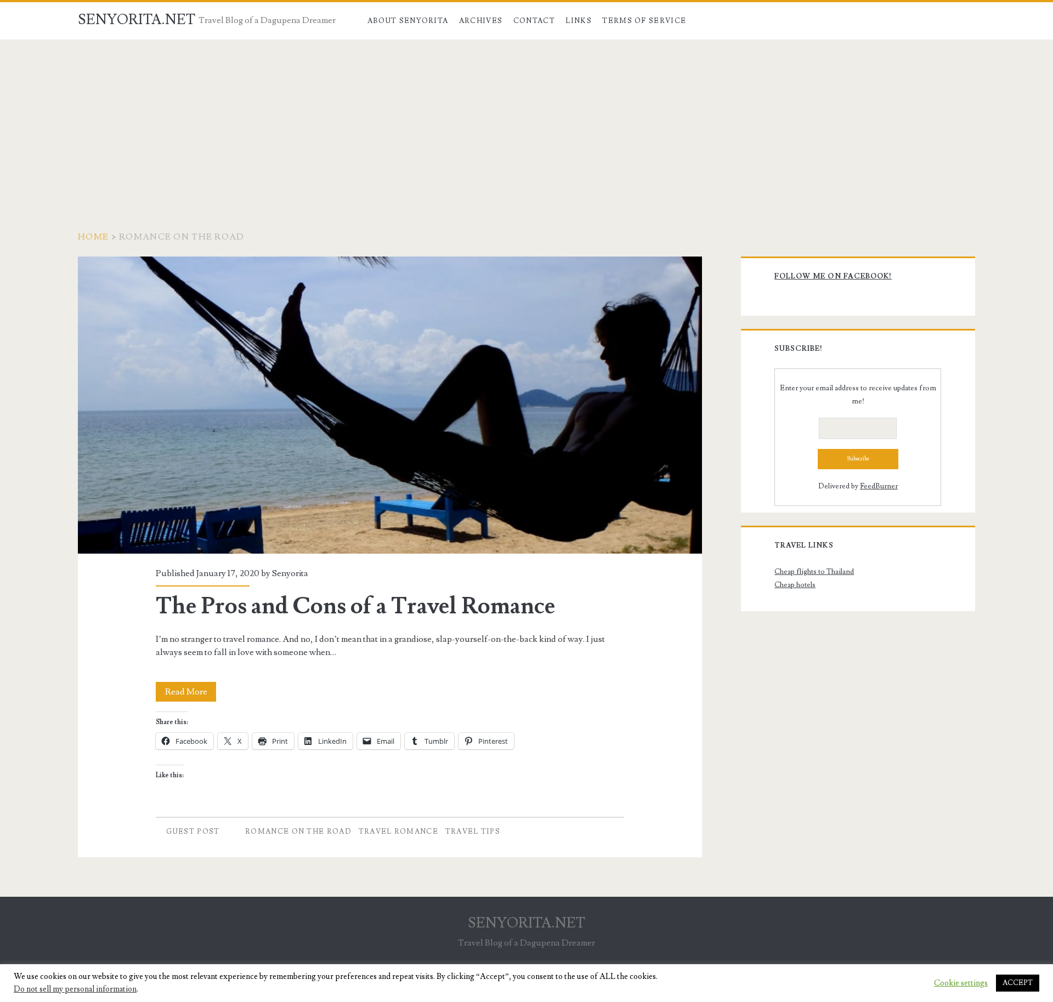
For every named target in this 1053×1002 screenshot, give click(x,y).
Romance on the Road (298, 831)
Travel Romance (398, 831)
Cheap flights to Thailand (814, 571)
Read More (190, 694)
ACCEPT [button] (1018, 982)
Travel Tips (472, 831)
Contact (534, 20)
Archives (480, 20)
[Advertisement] (526, 121)
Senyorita (290, 573)
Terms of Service (644, 20)
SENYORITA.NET (136, 19)
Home (93, 236)
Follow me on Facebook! (833, 276)
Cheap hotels (795, 584)
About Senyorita (408, 20)
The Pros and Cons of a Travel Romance (390, 405)
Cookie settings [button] (961, 983)
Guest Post (192, 831)
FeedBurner (879, 486)
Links (578, 20)
